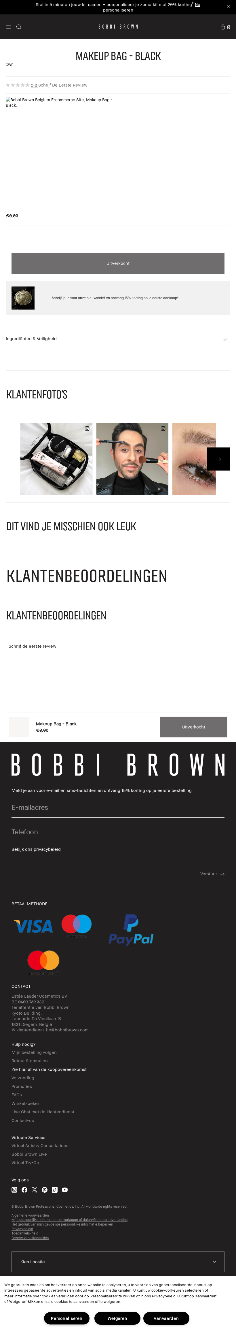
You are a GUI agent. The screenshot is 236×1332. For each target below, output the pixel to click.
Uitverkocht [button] (118, 263)
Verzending (23, 1077)
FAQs (17, 1094)
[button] (8, 26)
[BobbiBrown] (118, 26)
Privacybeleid (22, 1229)
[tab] (57, 615)
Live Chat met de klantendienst (43, 1111)
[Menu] (8, 26)
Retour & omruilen (30, 1060)
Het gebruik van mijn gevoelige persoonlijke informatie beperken (62, 1224)
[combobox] (118, 1262)
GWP (9, 65)
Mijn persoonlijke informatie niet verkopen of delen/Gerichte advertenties (69, 1219)
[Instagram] (14, 1190)
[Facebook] (24, 1190)
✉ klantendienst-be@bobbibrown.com (50, 1029)
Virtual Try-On (25, 1162)
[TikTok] (55, 1190)
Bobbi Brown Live (29, 1154)
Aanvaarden (166, 1318)
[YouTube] (65, 1190)
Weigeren (117, 1318)
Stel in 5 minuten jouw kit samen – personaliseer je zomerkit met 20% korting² (115, 4)
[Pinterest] (44, 1190)
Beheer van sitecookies (30, 1238)
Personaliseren (66, 1318)
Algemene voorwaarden (30, 1215)
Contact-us (23, 1120)
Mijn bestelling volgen (34, 1052)
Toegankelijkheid (25, 1233)
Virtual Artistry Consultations (40, 1145)
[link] (225, 26)
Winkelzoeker (25, 1103)
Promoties (22, 1086)
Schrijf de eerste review (62, 84)
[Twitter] (34, 1190)
